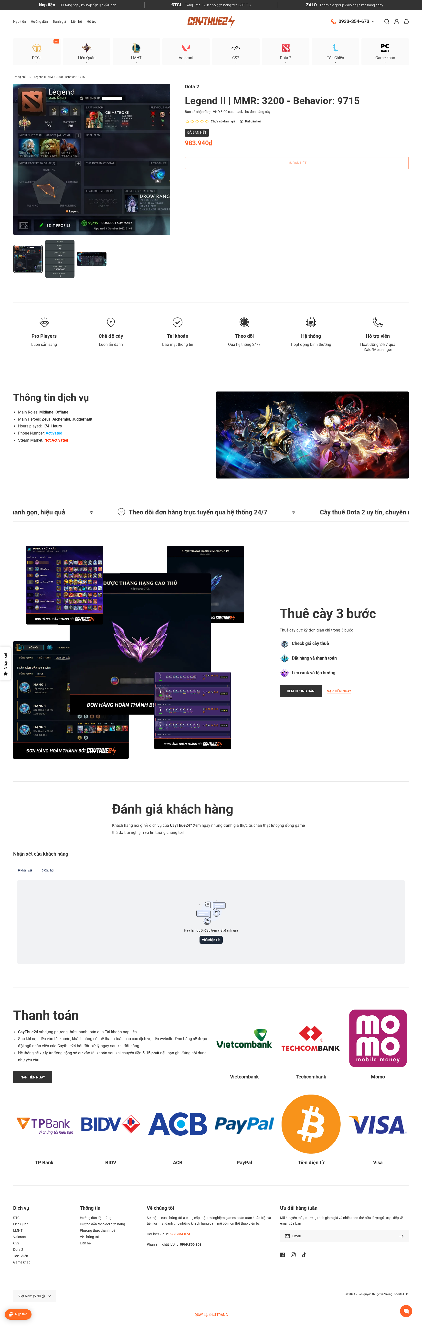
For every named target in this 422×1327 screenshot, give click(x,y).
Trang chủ (20, 77)
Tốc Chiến (20, 1256)
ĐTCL (17, 1218)
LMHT (17, 1230)
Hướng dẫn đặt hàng (95, 1218)
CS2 (16, 1243)
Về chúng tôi (89, 1237)
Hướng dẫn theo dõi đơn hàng (102, 1224)
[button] (385, 51)
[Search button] (387, 21)
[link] (140, 644)
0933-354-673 (353, 21)
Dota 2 (18, 1249)
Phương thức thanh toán (98, 1230)
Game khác (21, 1262)
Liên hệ (85, 1243)
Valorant (19, 1237)
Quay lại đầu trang (211, 1315)
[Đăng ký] (403, 1236)
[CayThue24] (211, 21)
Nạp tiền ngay (339, 691)
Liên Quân (21, 1224)
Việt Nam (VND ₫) (31, 1296)
